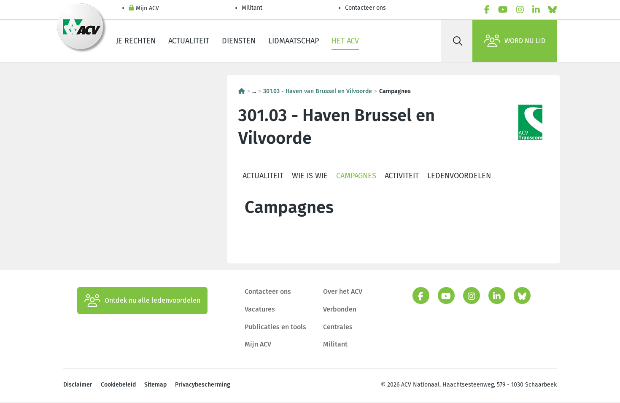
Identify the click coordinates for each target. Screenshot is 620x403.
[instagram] (520, 9)
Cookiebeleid (118, 384)
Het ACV (345, 41)
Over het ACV (342, 291)
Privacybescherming (202, 384)
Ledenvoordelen (459, 175)
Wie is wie (310, 175)
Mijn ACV (147, 8)
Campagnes (356, 175)
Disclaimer (77, 384)
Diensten (239, 41)
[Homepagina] (241, 91)
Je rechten (136, 41)
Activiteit (402, 175)
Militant (252, 7)
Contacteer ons (365, 7)
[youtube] (503, 9)
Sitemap (155, 384)
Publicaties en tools (275, 327)
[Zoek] (457, 41)
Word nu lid (524, 41)
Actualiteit (188, 41)
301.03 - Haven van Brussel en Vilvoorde (317, 91)
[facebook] (487, 9)
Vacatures (260, 309)
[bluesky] (552, 9)
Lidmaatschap (293, 41)
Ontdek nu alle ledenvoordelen (152, 300)
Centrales (338, 327)
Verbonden (339, 309)
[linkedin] (536, 9)
